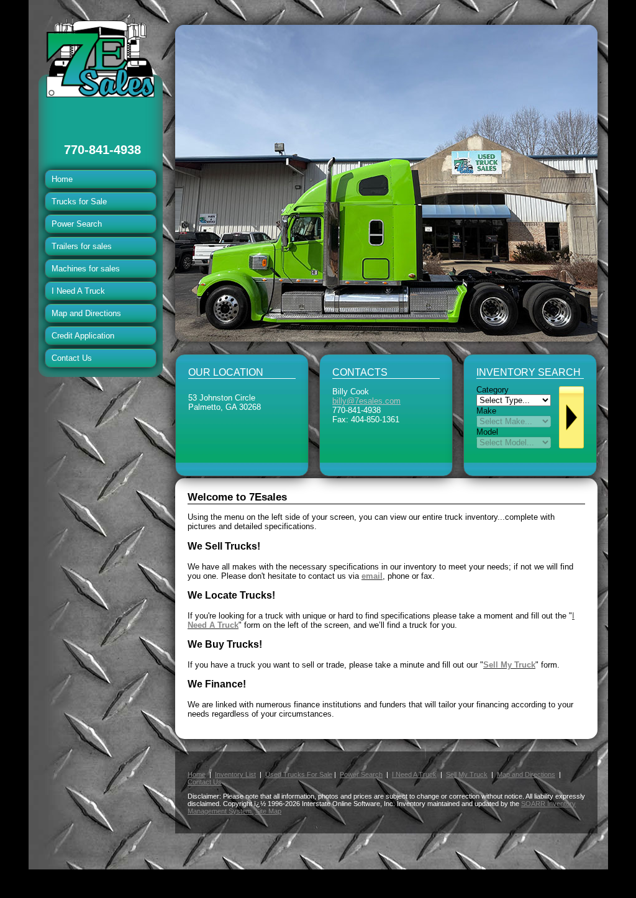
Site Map (268, 811)
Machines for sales (86, 268)
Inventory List (235, 774)
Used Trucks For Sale (298, 774)
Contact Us (72, 358)
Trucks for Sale (79, 201)
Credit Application (83, 335)
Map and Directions (86, 313)
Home (62, 179)
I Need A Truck (78, 291)
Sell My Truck (467, 774)
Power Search (77, 224)
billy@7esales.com (366, 401)
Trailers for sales (82, 246)
